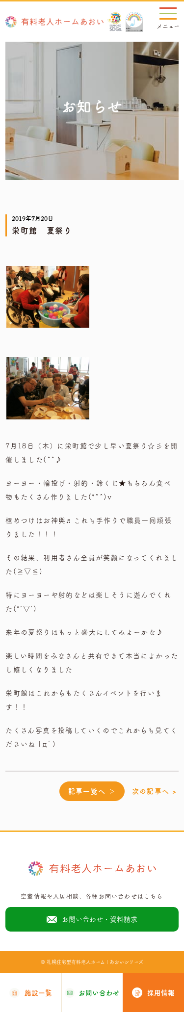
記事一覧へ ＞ (92, 791)
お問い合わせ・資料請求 (99, 919)
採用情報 (161, 992)
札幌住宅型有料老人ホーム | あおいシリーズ (95, 962)
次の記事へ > (154, 791)
